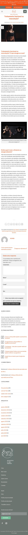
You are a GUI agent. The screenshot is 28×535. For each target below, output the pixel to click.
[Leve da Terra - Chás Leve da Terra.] (14, 11)
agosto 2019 (4, 427)
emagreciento (8, 231)
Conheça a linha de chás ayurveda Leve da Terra (11, 376)
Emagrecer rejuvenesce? (20, 248)
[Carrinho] (25, 11)
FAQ (2, 494)
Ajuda (2, 490)
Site (4, 291)
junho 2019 (4, 433)
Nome (5, 277)
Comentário (6, 264)
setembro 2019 (5, 424)
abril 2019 (3, 435)
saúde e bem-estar (6, 393)
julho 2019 (3, 430)
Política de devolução (6, 501)
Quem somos (4, 478)
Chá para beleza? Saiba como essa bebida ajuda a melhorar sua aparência (15, 352)
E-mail (5, 284)
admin (21, 22)
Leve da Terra (4, 390)
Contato (3, 485)
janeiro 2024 (4, 407)
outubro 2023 (4, 415)
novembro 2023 (5, 412)
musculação (18, 231)
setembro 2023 (5, 418)
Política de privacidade (7, 497)
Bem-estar (4, 471)
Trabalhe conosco (5, 504)
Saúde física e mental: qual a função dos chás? (15, 356)
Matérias (3, 475)
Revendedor (4, 482)
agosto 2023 (4, 421)
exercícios (13, 231)
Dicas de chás (4, 388)
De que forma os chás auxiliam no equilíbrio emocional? (13, 342)
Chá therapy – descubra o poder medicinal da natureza (15, 347)
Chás (2, 468)
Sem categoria (14, 14)
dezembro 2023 (5, 410)
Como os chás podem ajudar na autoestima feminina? (16, 337)
